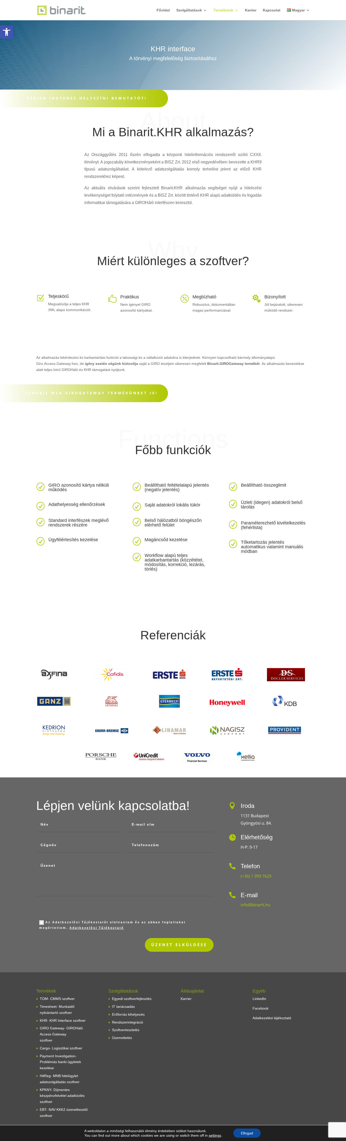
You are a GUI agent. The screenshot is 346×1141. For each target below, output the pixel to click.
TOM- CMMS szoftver (57, 999)
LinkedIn (259, 999)
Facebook (260, 1008)
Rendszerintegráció (127, 1022)
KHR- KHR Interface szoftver (63, 1020)
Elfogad (247, 1133)
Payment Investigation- (58, 1056)
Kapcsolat (271, 10)
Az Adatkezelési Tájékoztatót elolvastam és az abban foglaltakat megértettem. (112, 925)
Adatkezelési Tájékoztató (96, 928)
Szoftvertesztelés (125, 1030)
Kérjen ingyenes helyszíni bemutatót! (87, 98)
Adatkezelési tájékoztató (272, 1018)
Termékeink (223, 10)
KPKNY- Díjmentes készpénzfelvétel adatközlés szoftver (62, 1096)
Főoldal (163, 10)
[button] (6, 32)
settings (215, 1135)
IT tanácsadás (123, 1006)
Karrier (250, 10)
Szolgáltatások (189, 10)
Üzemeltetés (122, 1038)
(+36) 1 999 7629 (256, 876)
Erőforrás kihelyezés (128, 1014)
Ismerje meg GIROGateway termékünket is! (92, 392)
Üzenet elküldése (179, 944)
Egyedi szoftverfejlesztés (131, 999)
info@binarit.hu (255, 905)
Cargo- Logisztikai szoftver (61, 1048)
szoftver (46, 1040)
